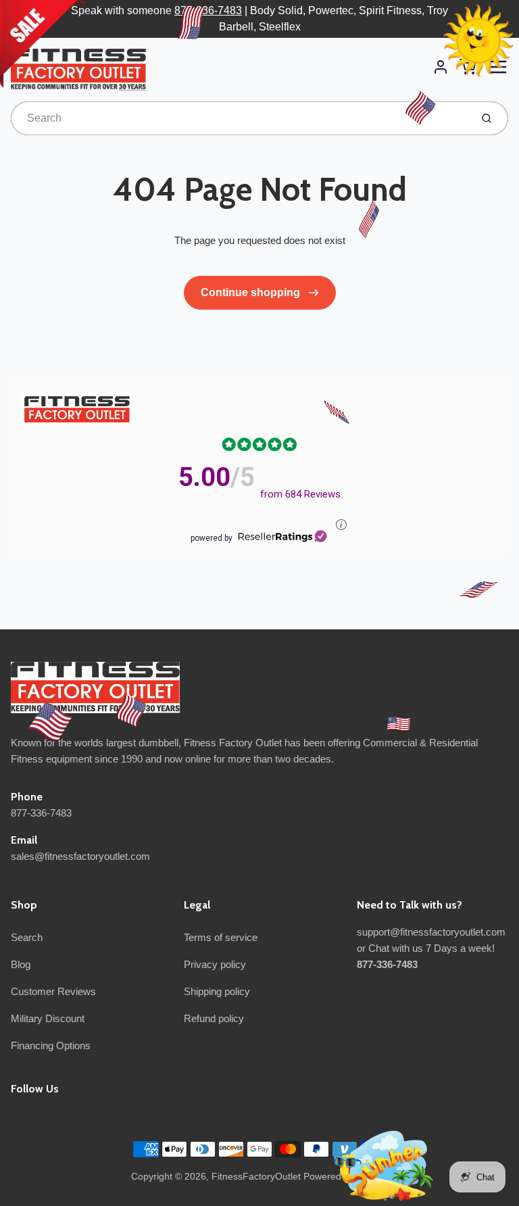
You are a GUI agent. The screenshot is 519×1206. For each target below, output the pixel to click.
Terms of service (220, 937)
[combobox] (239, 118)
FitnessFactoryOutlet (256, 1176)
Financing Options (51, 1045)
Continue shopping (252, 292)
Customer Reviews (53, 991)
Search (27, 937)
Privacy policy (215, 964)
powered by (211, 538)
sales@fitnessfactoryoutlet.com (80, 856)
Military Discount (47, 1018)
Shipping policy (217, 991)
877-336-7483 (208, 10)
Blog (20, 964)
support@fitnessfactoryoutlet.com (431, 932)
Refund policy (214, 1018)
